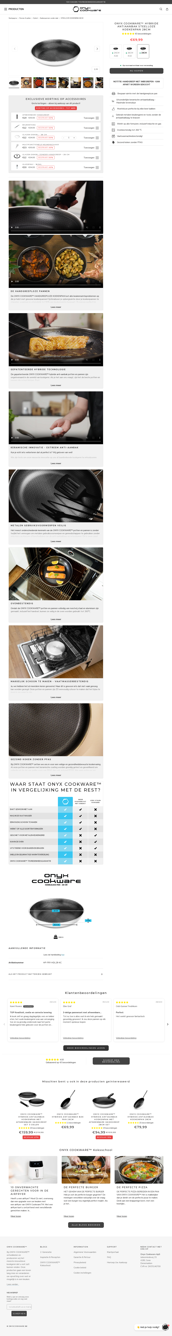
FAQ (109, 1257)
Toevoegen (89, 118)
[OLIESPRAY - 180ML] (17, 164)
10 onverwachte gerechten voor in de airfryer (30, 1191)
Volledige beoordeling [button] (20, 1038)
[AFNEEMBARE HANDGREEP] (17, 115)
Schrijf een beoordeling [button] (111, 1061)
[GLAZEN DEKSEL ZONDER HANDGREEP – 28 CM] (17, 154)
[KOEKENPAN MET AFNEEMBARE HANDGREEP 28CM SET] (104, 1099)
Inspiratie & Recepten (50, 1257)
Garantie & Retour (82, 1257)
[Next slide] (168, 1024)
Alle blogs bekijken (86, 1225)
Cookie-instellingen (82, 1272)
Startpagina (13, 18)
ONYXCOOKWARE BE (18, 1326)
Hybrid (35, 18)
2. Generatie (46, 1252)
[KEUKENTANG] (17, 125)
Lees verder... (13, 1284)
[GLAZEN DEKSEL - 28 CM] (17, 135)
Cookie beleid (80, 1267)
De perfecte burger (81, 1187)
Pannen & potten (25, 18)
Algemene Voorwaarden (85, 1252)
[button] (167, 9)
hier (62, 954)
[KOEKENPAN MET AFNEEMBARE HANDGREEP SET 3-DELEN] (31, 1099)
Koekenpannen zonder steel (49, 18)
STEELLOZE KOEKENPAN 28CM (72, 18)
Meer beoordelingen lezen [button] (86, 1048)
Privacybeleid (80, 1262)
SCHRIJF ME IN (19, 1313)
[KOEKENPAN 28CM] (141, 1099)
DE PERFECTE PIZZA (132, 1187)
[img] (16, 1002)
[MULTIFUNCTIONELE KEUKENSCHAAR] (17, 145)
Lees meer (56, 307)
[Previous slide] (4, 1024)
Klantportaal (113, 1252)
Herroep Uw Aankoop (117, 1262)
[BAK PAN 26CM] (68, 1099)
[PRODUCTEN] (6, 9)
